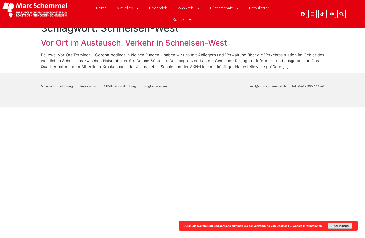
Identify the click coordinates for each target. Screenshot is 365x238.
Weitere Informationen (307, 226)
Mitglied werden (155, 86)
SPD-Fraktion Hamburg (120, 86)
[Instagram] (312, 14)
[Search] (341, 14)
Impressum (88, 86)
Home (101, 8)
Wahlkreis (185, 8)
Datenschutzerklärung (57, 86)
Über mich (158, 8)
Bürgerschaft (221, 8)
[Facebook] (303, 14)
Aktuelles (125, 8)
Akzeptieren (340, 225)
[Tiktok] (322, 14)
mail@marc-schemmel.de (268, 86)
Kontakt (179, 20)
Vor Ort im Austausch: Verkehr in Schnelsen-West (134, 43)
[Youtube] (332, 14)
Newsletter (259, 8)
